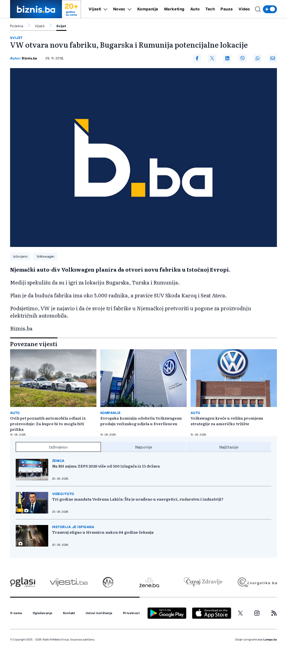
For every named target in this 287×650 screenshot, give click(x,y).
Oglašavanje (42, 613)
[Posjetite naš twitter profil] (240, 613)
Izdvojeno (58, 447)
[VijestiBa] (68, 582)
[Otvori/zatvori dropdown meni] (104, 9)
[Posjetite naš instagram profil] (257, 613)
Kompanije (147, 9)
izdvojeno (20, 256)
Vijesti (95, 9)
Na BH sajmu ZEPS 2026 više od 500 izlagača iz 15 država (106, 466)
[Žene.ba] (149, 582)
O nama (16, 613)
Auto (195, 9)
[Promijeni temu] (270, 9)
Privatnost (131, 613)
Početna (16, 26)
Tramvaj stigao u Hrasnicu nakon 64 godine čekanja (103, 532)
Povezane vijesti (33, 343)
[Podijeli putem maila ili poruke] (273, 58)
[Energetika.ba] (257, 582)
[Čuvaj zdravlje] (203, 582)
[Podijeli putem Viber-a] (242, 58)
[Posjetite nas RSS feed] (274, 613)
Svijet (61, 26)
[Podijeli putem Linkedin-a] (227, 58)
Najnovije (143, 447)
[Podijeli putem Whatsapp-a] (257, 58)
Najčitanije (229, 447)
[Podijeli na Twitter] (212, 58)
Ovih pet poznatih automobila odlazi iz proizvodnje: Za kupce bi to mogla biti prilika (48, 423)
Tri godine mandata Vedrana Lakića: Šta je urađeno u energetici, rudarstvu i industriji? (137, 499)
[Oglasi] (22, 582)
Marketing (174, 9)
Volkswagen (45, 256)
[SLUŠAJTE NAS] (108, 582)
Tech (210, 9)
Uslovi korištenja (99, 613)
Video (244, 9)
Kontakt (69, 613)
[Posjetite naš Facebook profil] (224, 613)
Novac (119, 9)
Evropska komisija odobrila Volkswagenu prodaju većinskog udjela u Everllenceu (141, 420)
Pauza (227, 9)
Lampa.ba (270, 639)
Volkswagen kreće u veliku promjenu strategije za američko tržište (227, 420)
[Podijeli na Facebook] (197, 58)
